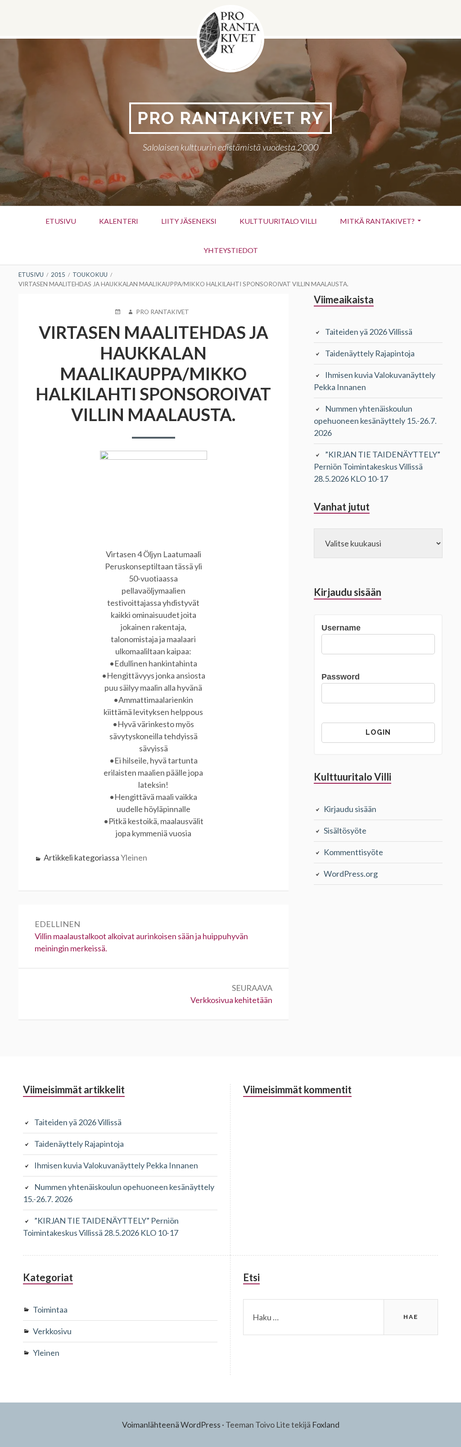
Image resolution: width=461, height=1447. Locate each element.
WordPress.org (351, 874)
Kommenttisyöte (353, 852)
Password (340, 676)
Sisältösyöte (345, 830)
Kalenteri (118, 221)
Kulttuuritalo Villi (278, 221)
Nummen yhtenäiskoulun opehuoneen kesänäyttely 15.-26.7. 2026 (375, 421)
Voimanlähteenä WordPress (171, 1424)
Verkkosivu (52, 1331)
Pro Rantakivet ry (230, 118)
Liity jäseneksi (189, 221)
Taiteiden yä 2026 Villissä (368, 332)
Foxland (325, 1424)
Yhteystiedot (230, 250)
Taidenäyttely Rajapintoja (370, 353)
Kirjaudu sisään (350, 809)
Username (341, 627)
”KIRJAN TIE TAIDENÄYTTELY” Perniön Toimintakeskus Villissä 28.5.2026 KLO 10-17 (377, 466)
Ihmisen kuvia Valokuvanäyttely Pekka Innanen (116, 1165)
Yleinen (134, 857)
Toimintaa (50, 1309)
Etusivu (60, 221)
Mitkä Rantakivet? (377, 221)
